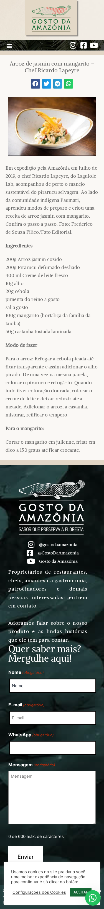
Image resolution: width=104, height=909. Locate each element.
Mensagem (31, 764)
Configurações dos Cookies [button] (39, 892)
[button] (9, 46)
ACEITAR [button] (80, 892)
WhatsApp (31, 734)
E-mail (26, 704)
